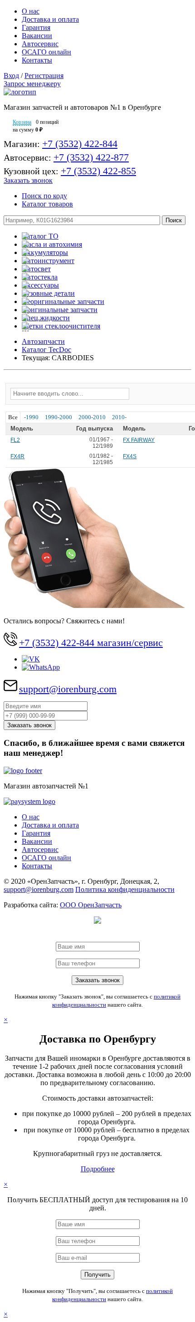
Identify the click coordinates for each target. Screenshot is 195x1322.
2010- (119, 417)
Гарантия (36, 27)
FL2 (15, 440)
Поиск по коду (44, 196)
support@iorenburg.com (68, 689)
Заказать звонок (28, 180)
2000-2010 (92, 417)
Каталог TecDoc (46, 349)
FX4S (129, 456)
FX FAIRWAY (139, 440)
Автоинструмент (48, 260)
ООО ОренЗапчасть (91, 905)
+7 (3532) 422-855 (98, 170)
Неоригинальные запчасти (63, 301)
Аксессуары (40, 285)
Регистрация (43, 75)
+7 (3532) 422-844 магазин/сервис (91, 642)
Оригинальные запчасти (60, 309)
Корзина (22, 122)
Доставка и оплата (50, 19)
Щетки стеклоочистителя (61, 326)
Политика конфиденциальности (125, 889)
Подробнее (98, 1169)
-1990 (31, 417)
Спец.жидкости (46, 318)
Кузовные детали (48, 293)
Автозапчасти (43, 341)
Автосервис (40, 44)
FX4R (17, 456)
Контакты (37, 60)
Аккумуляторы (45, 252)
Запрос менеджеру (32, 84)
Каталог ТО (40, 236)
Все (13, 417)
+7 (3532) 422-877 (91, 157)
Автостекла (40, 277)
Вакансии (37, 35)
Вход (11, 75)
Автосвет (36, 269)
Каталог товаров (47, 204)
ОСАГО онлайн (46, 52)
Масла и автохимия (52, 244)
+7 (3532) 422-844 (79, 143)
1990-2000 (58, 417)
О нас (30, 11)
